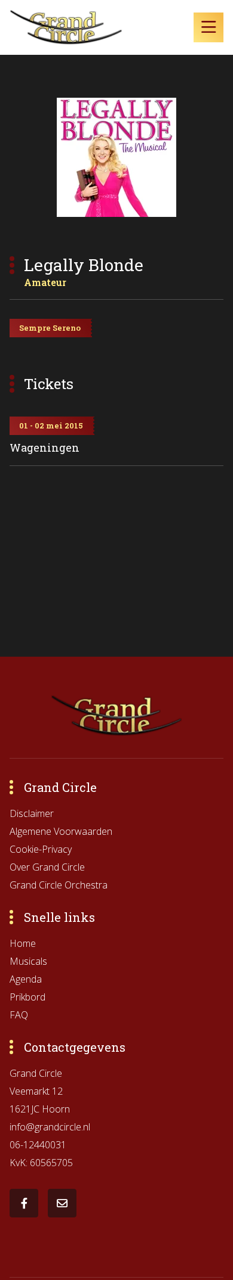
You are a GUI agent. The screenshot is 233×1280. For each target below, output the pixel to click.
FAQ (19, 1014)
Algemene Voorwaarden (61, 831)
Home (23, 943)
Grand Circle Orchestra (59, 884)
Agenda (26, 979)
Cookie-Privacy (41, 849)
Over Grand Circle (47, 867)
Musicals (28, 961)
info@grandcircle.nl (50, 1126)
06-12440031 (38, 1144)
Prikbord (27, 997)
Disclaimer (32, 813)
